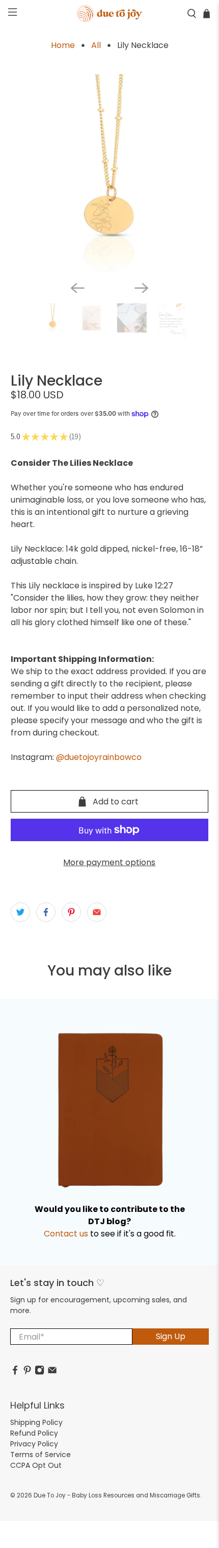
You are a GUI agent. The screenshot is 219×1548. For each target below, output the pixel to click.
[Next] (141, 288)
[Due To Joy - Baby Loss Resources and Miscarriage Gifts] (110, 14)
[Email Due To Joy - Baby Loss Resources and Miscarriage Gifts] (52, 1372)
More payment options (109, 862)
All (96, 45)
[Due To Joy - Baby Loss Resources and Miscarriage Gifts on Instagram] (39, 1372)
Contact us (66, 1234)
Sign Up (170, 1336)
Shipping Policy (36, 1422)
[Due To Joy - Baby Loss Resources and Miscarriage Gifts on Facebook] (15, 1372)
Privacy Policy (34, 1444)
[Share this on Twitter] (20, 912)
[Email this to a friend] (96, 912)
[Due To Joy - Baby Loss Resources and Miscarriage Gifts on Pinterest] (27, 1372)
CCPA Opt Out (36, 1465)
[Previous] (77, 288)
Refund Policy (34, 1433)
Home (63, 45)
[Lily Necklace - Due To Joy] (110, 173)
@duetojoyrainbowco (99, 757)
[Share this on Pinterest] (71, 912)
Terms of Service (40, 1454)
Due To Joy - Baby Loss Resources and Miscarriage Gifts (117, 1495)
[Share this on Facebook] (46, 912)
